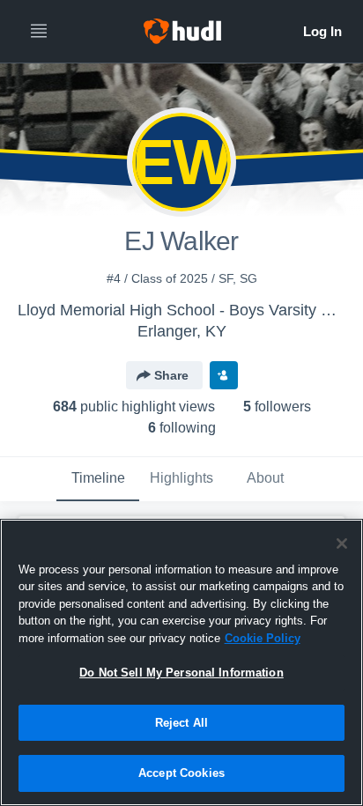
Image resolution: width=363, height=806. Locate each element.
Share (171, 375)
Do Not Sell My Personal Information (181, 672)
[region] (181, 662)
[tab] (97, 479)
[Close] (341, 543)
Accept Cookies (181, 773)
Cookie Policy (262, 638)
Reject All (181, 722)
